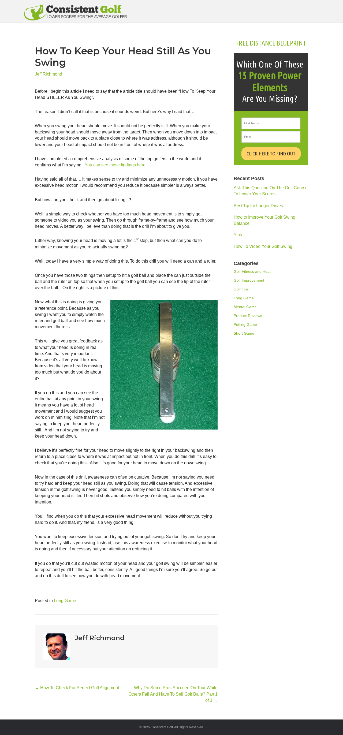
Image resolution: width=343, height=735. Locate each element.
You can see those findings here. (116, 165)
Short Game (244, 333)
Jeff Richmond (48, 74)
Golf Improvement (249, 280)
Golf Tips (241, 289)
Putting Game (245, 324)
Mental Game (245, 307)
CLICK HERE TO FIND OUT (271, 153)
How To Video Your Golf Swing (263, 246)
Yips (238, 235)
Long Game (65, 600)
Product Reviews (248, 316)
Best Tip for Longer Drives (258, 205)
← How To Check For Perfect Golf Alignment (77, 687)
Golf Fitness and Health (254, 271)
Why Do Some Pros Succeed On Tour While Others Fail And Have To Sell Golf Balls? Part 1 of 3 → (173, 693)
